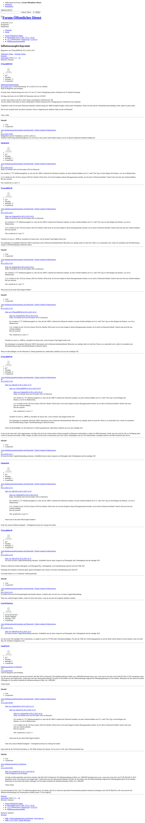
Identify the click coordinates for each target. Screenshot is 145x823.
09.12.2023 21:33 (7, 308)
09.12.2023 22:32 (7, 592)
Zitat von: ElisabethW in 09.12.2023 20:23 (19, 216)
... (18, 58)
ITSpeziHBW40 (6, 64)
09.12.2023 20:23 (7, 167)
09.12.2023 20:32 (7, 213)
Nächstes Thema (20, 54)
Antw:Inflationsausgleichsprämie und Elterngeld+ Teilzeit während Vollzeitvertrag (28, 130)
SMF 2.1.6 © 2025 (11, 820)
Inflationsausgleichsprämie (10, 85)
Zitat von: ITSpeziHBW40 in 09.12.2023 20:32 (21, 312)
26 (19, 58)
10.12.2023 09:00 (7, 703)
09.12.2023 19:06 (7, 134)
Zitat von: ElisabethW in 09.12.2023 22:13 (19, 706)
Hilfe (6, 818)
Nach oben (4, 798)
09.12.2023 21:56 (7, 381)
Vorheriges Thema (7, 54)
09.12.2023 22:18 (7, 555)
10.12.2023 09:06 (7, 768)
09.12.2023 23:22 (7, 628)
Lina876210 (5, 646)
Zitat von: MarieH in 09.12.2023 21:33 (18, 385)
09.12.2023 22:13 (7, 488)
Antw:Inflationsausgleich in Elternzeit (13, 764)
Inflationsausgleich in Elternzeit (11, 667)
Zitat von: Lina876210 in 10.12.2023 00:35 (19, 771)
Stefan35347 (25, 39)
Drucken (4, 56)
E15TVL (34, 39)
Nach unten (5, 58)
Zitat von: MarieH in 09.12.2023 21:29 (18, 491)
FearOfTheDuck (7, 603)
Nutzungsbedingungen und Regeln (21, 818)
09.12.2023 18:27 (7, 86)
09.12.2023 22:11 (7, 454)
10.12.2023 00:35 (7, 671)
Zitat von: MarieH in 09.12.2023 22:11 (18, 558)
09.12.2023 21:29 (7, 263)
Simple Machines (24, 820)
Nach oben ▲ (39, 818)
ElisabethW (5, 143)
